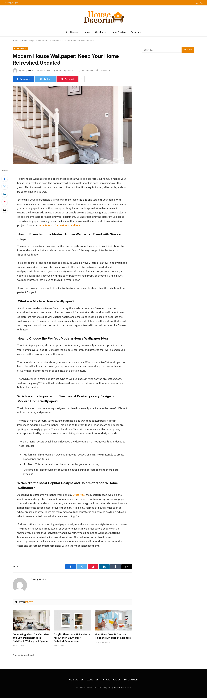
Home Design (118, 32)
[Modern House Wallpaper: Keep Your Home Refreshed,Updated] (72, 125)
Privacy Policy (111, 680)
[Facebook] (5, 179)
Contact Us (76, 680)
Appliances (72, 32)
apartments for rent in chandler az (60, 225)
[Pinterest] (5, 202)
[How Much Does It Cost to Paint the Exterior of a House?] (113, 620)
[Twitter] (5, 186)
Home (86, 32)
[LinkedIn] (5, 194)
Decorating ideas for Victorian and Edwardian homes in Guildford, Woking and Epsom (31, 638)
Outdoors (100, 32)
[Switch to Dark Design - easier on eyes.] (197, 3)
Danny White (27, 70)
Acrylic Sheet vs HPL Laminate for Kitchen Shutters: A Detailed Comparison (72, 638)
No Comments (88, 70)
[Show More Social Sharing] (81, 79)
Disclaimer (131, 680)
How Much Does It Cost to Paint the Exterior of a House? (113, 636)
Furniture (136, 32)
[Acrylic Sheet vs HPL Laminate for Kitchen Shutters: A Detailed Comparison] (72, 620)
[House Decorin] (103, 17)
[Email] (5, 209)
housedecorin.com (122, 687)
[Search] (201, 2)
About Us (92, 680)
